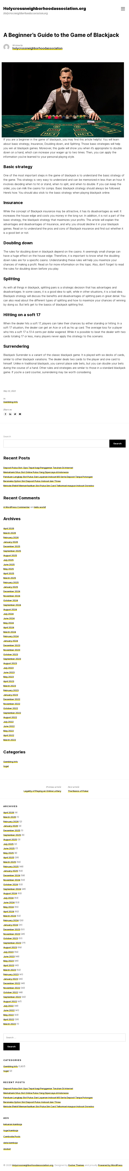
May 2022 (8, 730)
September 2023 (12, 658)
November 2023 (11, 650)
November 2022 (11, 703)
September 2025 (12, 551)
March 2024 (9, 632)
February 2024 (11, 636)
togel (6, 766)
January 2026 (10, 542)
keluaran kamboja (12, 1124)
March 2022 (9, 739)
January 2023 (10, 694)
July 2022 (8, 721)
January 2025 (10, 587)
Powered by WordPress (110, 1165)
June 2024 (9, 618)
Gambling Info (10, 402)
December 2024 (11, 591)
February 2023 (11, 690)
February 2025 (11, 582)
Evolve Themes (76, 1165)
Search (7, 436)
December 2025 (11, 546)
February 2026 (11, 537)
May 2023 (8, 676)
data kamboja (10, 1142)
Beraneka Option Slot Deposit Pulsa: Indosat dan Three (32, 481)
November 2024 (11, 595)
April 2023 (8, 681)
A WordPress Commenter (16, 507)
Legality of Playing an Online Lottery (42, 791)
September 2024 (12, 605)
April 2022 (8, 735)
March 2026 (9, 533)
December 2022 (11, 699)
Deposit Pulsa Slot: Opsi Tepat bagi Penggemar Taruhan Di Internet (38, 467)
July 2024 (8, 613)
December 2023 (11, 645)
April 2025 (8, 573)
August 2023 (10, 663)
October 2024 (10, 600)
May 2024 (8, 622)
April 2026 (8, 528)
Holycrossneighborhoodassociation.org (32, 1165)
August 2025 (10, 555)
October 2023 (10, 654)
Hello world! (40, 507)
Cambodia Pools (11, 1136)
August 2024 (10, 609)
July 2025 (8, 560)
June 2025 (9, 564)
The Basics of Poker (78, 791)
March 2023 (9, 685)
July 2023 (8, 667)
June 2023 (9, 672)
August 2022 (10, 717)
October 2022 (10, 708)
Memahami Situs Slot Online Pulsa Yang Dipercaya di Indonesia (36, 472)
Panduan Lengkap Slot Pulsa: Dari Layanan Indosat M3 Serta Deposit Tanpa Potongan (48, 476)
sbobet (7, 1149)
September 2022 (12, 712)
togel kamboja (10, 1130)
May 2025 (8, 568)
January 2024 (10, 640)
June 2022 (9, 726)
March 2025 (9, 578)
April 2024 (8, 627)
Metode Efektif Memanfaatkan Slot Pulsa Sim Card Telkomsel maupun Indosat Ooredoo (48, 485)
